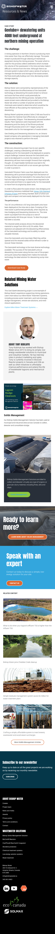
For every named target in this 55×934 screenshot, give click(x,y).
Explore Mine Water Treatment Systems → (21, 307)
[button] (52, 6)
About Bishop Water (13, 799)
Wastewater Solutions (14, 831)
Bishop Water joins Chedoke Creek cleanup (20, 662)
